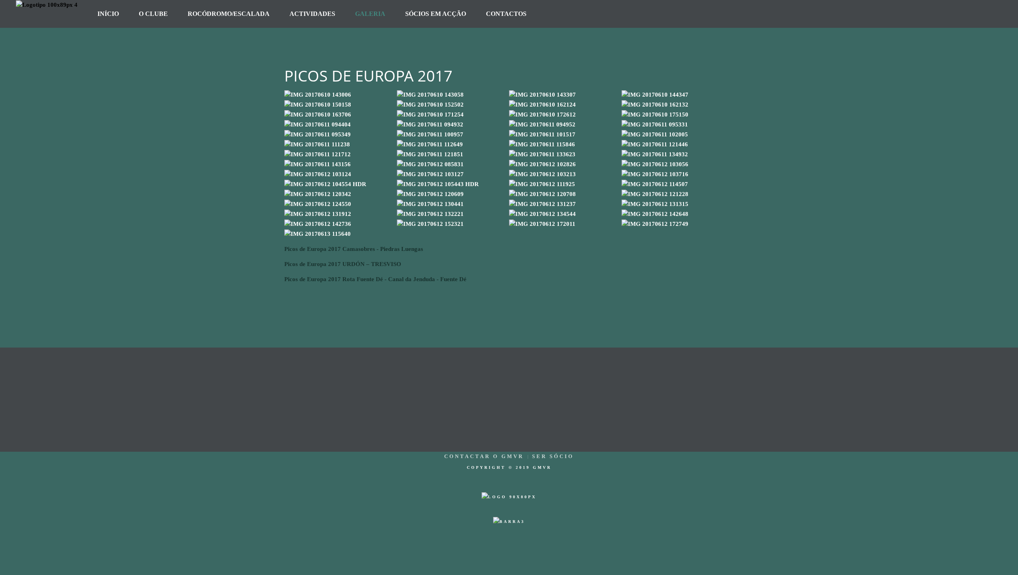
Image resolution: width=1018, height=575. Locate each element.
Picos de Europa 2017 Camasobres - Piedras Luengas (353, 249)
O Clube (153, 13)
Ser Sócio (553, 456)
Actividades (312, 13)
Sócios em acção (435, 13)
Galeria (370, 13)
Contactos (506, 13)
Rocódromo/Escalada (229, 13)
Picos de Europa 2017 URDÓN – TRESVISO (342, 264)
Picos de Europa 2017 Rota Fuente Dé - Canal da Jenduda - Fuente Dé (375, 279)
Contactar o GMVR (484, 456)
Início (108, 13)
